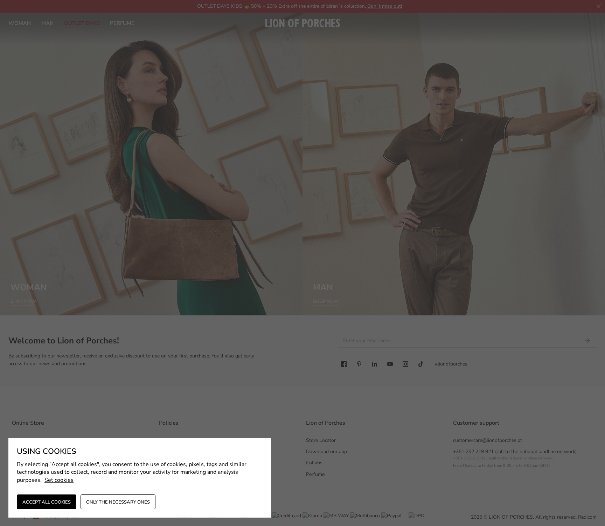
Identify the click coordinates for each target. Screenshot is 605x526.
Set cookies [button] (59, 480)
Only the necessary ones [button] (118, 502)
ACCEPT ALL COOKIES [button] (46, 502)
